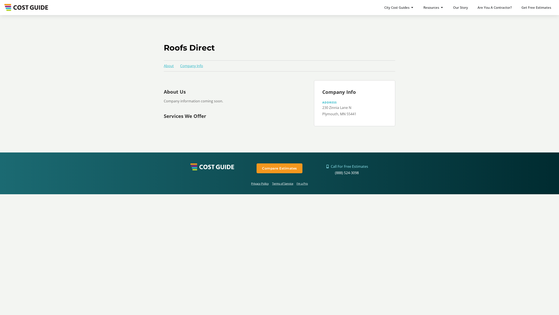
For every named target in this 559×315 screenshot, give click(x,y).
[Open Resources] (441, 7)
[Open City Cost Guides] (412, 7)
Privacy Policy (260, 184)
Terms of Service (282, 184)
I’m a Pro (302, 184)
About (169, 65)
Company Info (191, 65)
